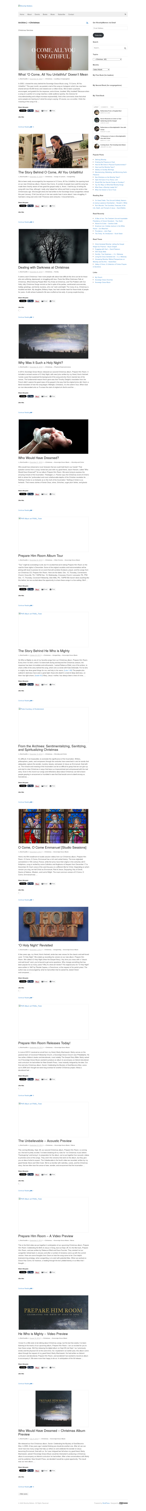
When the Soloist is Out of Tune (105, 190)
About (29, 14)
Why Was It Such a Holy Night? (40, 362)
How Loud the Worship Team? (105, 167)
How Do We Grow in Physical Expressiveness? (110, 164)
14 (33, 127)
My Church (98, 277)
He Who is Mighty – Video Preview (43, 1333)
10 (33, 1095)
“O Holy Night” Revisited (35, 945)
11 (33, 900)
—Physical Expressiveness (62, 367)
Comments (104, 107)
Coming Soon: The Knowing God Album (113, 145)
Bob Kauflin (24, 79)
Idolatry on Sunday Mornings (104, 169)
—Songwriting (70, 177)
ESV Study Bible (100, 251)
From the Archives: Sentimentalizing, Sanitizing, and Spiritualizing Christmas (52, 748)
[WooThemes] (123, 1503)
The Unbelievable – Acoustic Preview (45, 1140)
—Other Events (58, 560)
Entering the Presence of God (105, 162)
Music (53, 14)
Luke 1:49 (68, 670)
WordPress (106, 1503)
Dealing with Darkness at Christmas (43, 267)
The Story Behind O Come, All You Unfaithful (50, 172)
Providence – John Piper (103, 231)
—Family (56, 272)
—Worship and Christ (77, 462)
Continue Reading (24, 127)
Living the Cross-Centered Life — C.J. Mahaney (111, 257)
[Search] (125, 48)
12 (33, 317)
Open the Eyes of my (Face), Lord (106, 180)
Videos (72, 1145)
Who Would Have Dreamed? (38, 457)
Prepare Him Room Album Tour (40, 555)
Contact (71, 14)
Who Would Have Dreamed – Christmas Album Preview (51, 1432)
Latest (96, 107)
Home (22, 14)
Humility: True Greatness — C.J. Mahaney (109, 254)
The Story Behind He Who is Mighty (44, 650)
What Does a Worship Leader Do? (106, 187)
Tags (112, 107)
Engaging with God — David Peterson (107, 249)
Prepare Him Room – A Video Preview (45, 1236)
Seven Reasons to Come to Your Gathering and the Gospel (110, 120)
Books (45, 14)
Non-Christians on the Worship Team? (107, 177)
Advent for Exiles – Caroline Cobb (106, 223)
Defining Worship (100, 159)
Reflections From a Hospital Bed (110, 111)
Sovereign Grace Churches (104, 280)
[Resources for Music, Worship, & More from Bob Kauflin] (25, 6)
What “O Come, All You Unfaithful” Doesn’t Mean (53, 74)
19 (33, 1487)
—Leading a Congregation (61, 79)
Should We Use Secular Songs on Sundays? (110, 182)
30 (33, 222)
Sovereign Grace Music (103, 282)
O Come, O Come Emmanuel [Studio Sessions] (52, 847)
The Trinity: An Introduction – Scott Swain (109, 233)
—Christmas (48, 79)
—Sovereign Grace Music (61, 462)
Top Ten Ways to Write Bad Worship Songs (109, 185)
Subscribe (61, 14)
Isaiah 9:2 (38, 675)
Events (37, 14)
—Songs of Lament (59, 177)
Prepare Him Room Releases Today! (44, 1043)
